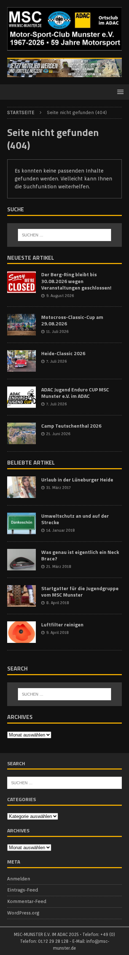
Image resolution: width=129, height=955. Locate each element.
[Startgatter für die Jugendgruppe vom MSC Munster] (21, 596)
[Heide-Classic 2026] (21, 361)
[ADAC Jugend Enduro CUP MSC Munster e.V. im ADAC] (21, 397)
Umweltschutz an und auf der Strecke (75, 519)
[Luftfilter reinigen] (21, 632)
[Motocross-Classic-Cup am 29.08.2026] (21, 324)
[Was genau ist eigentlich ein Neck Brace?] (21, 559)
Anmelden (18, 878)
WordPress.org (23, 913)
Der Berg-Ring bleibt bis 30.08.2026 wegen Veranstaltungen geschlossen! (76, 280)
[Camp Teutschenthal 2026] (21, 433)
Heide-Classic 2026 (63, 353)
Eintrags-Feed (22, 890)
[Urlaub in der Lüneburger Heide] (21, 487)
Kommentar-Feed (26, 901)
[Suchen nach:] (64, 235)
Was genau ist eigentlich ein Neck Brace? (80, 555)
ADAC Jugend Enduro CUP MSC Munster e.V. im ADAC (75, 393)
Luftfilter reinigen (62, 624)
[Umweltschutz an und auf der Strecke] (21, 523)
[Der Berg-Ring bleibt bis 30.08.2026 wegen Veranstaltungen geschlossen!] (21, 282)
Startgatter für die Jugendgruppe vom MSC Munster (80, 591)
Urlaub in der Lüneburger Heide (77, 479)
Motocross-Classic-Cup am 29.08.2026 (72, 320)
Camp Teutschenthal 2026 (71, 425)
